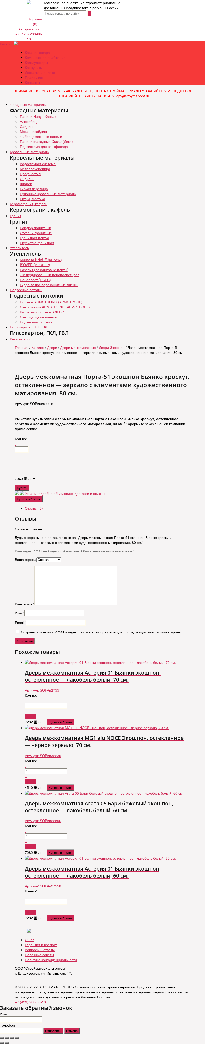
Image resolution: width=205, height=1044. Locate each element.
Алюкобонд (29, 121)
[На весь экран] (12, 1038)
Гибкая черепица (34, 188)
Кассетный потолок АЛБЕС (42, 311)
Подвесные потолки (26, 289)
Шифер (26, 183)
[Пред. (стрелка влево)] (2, 1043)
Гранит (15, 215)
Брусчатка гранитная (37, 242)
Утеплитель (19, 247)
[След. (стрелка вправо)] (7, 1043)
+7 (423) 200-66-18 (29, 36)
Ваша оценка (25, 559)
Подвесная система (36, 321)
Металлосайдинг (34, 131)
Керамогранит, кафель (29, 203)
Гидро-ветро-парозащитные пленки (49, 284)
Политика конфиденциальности (51, 959)
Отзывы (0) (34, 508)
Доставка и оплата (40, 72)
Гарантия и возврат (41, 944)
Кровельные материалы (30, 151)
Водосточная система (38, 163)
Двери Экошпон (112, 347)
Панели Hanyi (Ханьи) (38, 116)
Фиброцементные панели (41, 136)
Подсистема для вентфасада (44, 146)
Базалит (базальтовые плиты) (44, 269)
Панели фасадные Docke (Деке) (46, 141)
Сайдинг (27, 126)
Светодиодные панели (38, 316)
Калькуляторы (36, 62)
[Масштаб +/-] (17, 1038)
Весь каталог (20, 338)
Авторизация (29, 28)
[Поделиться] (7, 1038)
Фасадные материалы (28, 104)
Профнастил (30, 173)
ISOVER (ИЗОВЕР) (35, 264)
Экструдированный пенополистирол (50, 274)
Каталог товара (37, 52)
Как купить (33, 67)
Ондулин (27, 178)
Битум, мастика (32, 198)
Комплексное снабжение (45, 57)
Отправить (53, 1030)
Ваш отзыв (24, 603)
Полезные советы (39, 954)
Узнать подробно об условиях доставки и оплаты (65, 493)
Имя (19, 612)
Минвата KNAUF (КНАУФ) (41, 259)
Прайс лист (34, 77)
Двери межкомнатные (78, 347)
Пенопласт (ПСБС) (35, 279)
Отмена (72, 1030)
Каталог (6, 43)
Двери (52, 347)
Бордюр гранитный (35, 227)
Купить (22, 487)
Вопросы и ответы (40, 949)
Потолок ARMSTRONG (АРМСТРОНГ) (51, 301)
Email (20, 622)
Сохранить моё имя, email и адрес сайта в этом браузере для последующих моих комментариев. (101, 631)
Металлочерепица (35, 168)
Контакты (32, 82)
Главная (21, 347)
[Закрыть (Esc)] (2, 1038)
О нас (29, 939)
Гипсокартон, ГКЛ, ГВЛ (28, 326)
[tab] (107, 508)
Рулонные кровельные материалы (48, 193)
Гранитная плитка (34, 237)
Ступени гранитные (36, 232)
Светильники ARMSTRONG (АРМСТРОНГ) (55, 306)
